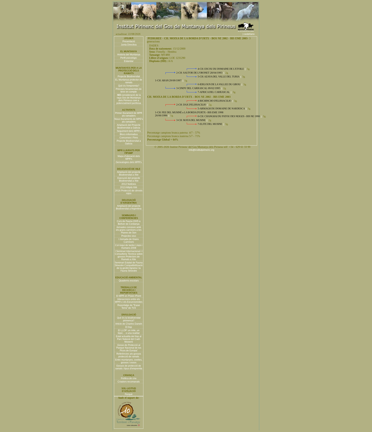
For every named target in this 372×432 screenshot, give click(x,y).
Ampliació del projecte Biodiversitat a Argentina (128, 207)
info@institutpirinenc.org (201, 150)
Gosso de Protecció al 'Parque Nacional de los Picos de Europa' (128, 348)
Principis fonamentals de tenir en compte (129, 90)
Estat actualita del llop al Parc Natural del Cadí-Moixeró (128, 339)
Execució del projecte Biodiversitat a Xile (128, 179)
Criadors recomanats (129, 381)
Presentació (128, 41)
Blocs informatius (129, 134)
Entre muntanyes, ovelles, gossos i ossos (128, 361)
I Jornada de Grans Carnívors (129, 240)
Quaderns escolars (129, 280)
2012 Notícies (128, 184)
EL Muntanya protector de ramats (128, 81)
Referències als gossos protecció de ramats (128, 355)
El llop (128, 327)
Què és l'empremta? (128, 85)
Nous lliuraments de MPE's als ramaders (129, 120)
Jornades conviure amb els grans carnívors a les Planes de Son (128, 230)
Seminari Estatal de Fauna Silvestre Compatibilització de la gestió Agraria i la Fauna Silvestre (129, 266)
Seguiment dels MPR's (129, 131)
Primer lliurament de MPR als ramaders (128, 114)
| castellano (250, 34)
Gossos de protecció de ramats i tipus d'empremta (128, 367)
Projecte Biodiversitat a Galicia (129, 142)
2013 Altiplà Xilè (128, 187)
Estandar (128, 61)
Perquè (129, 394)
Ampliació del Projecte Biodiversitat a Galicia (128, 126)
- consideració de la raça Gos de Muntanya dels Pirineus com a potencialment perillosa (128, 99)
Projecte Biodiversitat (129, 76)
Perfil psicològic (128, 58)
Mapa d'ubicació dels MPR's (129, 157)
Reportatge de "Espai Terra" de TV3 (128, 306)
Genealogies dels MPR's (129, 162)
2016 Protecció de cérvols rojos (128, 192)
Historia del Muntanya (128, 54)
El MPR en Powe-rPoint (128, 296)
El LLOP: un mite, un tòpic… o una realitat (129, 331)
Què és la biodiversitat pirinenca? (128, 319)
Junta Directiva (129, 44)
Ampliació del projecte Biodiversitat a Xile (128, 173)
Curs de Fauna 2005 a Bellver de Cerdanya (128, 222)
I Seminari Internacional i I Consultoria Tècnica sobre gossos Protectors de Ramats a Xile (129, 255)
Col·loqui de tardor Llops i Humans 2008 (128, 246)
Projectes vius (128, 236)
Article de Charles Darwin (128, 323)
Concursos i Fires (129, 137)
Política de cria (128, 378)
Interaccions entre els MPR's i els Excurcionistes (128, 300)
